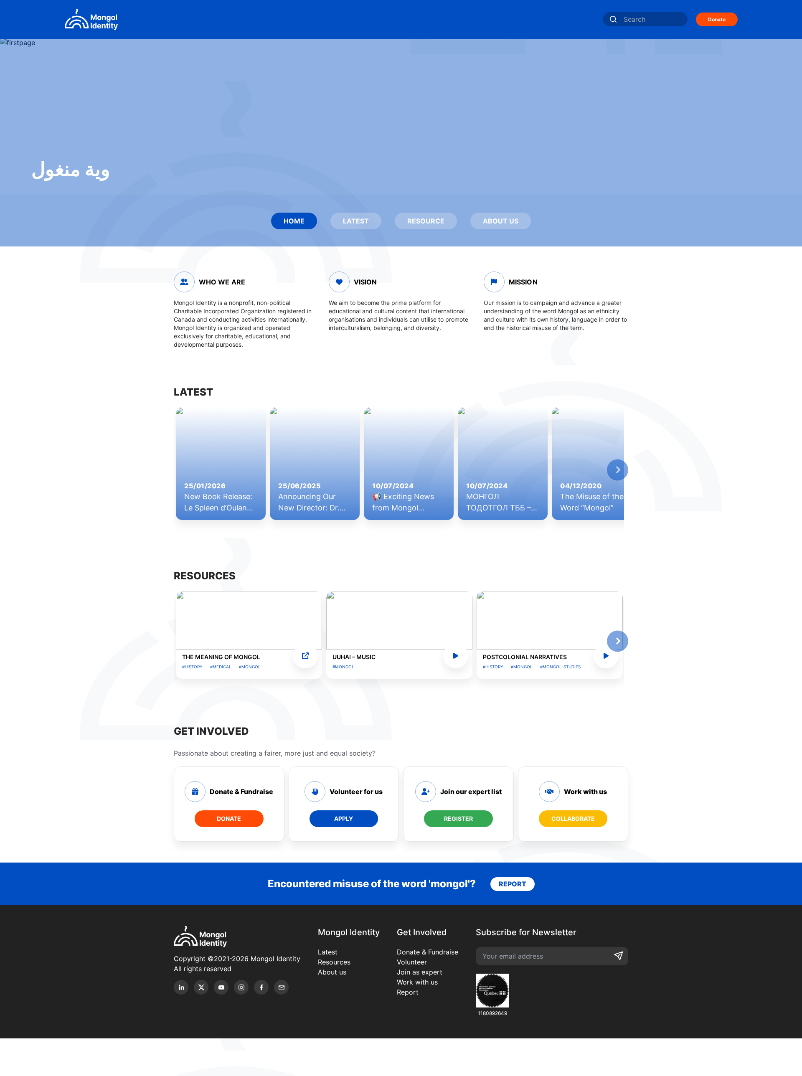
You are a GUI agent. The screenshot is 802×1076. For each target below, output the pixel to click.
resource (425, 221)
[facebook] (261, 987)
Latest (328, 952)
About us (332, 972)
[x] (201, 987)
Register (458, 818)
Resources (334, 962)
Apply (343, 818)
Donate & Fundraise (427, 952)
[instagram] (241, 987)
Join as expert (419, 972)
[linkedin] (181, 987)
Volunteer (412, 962)
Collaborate (573, 818)
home (294, 221)
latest (356, 221)
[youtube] (221, 987)
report (512, 884)
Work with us (417, 982)
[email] (281, 987)
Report (408, 992)
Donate (717, 19)
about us (500, 221)
